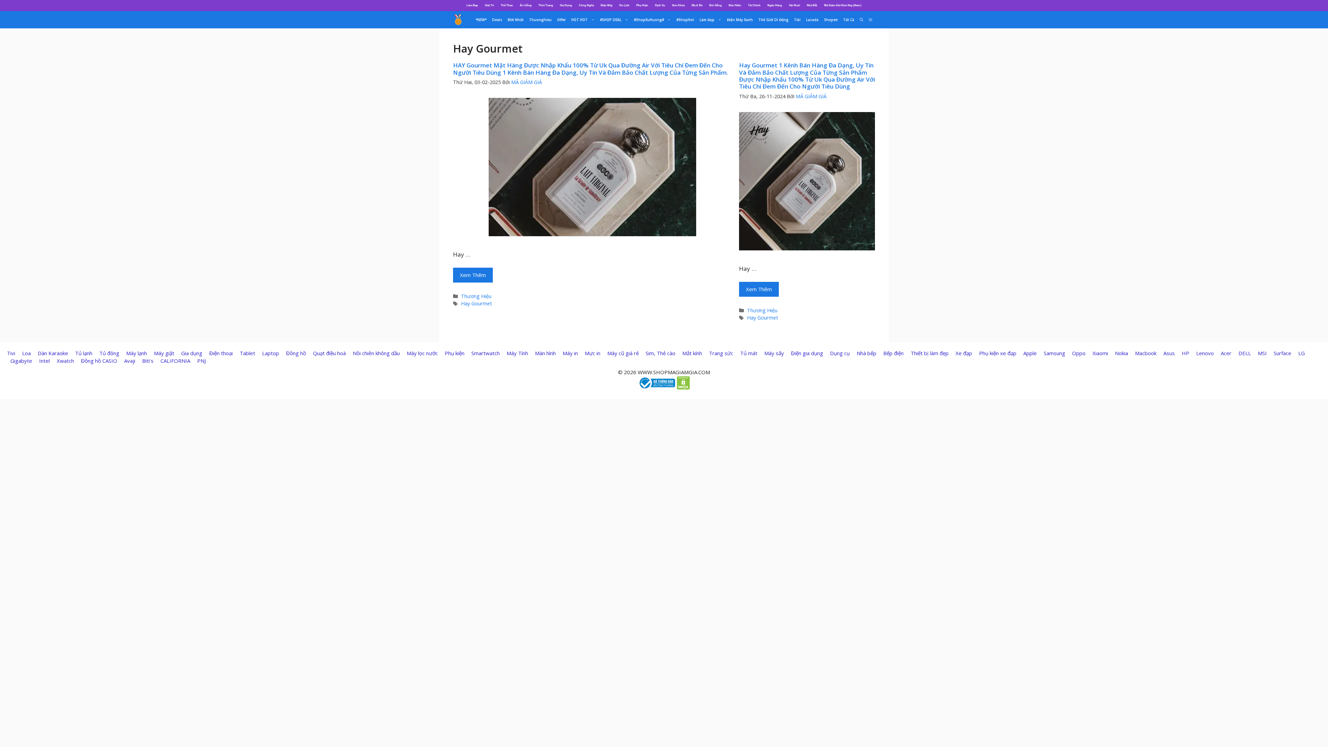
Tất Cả (848, 19)
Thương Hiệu (476, 296)
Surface (1282, 353)
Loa (26, 353)
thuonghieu (540, 19)
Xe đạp (964, 353)
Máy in (570, 353)
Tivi (11, 353)
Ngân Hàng (774, 5)
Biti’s (148, 360)
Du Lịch (624, 5)
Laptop (270, 353)
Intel (44, 360)
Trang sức (721, 353)
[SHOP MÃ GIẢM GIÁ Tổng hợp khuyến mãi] (458, 19)
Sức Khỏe (678, 5)
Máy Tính (517, 353)
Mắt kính (692, 353)
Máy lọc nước (422, 353)
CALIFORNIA (175, 360)
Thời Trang (545, 5)
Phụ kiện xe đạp (997, 353)
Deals (497, 19)
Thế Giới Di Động (773, 19)
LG (1301, 353)
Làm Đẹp (472, 5)
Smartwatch (485, 353)
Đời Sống (715, 5)
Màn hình (545, 353)
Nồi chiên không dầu (376, 353)
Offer (561, 19)
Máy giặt (164, 353)
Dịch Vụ (660, 5)
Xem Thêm (473, 274)
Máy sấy (774, 353)
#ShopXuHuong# (649, 19)
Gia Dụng (566, 5)
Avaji (129, 360)
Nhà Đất (812, 5)
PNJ (201, 360)
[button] (870, 19)
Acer (1226, 353)
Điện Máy (606, 5)
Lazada (812, 19)
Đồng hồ (296, 353)
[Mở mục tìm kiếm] (861, 19)
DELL (1244, 353)
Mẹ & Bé (697, 5)
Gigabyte (21, 360)
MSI (1262, 353)
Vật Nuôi (794, 5)
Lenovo (1205, 353)
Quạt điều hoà (329, 353)
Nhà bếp (866, 353)
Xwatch (65, 360)
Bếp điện (893, 353)
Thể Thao (507, 5)
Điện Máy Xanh (740, 19)
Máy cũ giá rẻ (623, 353)
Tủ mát (748, 353)
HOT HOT (579, 19)
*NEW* (481, 19)
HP (1185, 353)
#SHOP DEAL (610, 19)
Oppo (1079, 353)
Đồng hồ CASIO (99, 360)
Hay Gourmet (476, 303)
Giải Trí (489, 5)
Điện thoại (221, 353)
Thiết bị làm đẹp (930, 353)
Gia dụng (191, 353)
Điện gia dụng (807, 353)
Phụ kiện (454, 353)
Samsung (1054, 353)
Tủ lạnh (83, 353)
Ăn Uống (526, 5)
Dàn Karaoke (53, 353)
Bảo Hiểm (735, 5)
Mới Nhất (516, 19)
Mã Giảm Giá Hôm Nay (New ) (842, 5)
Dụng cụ (840, 353)
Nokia (1121, 353)
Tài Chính (754, 5)
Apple (1030, 353)
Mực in (592, 353)
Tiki (797, 19)
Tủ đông (109, 353)
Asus (1169, 353)
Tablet (247, 353)
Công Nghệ (586, 5)
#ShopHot (685, 19)
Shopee (831, 19)
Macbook (1145, 353)
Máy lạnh (136, 353)
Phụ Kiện (642, 5)
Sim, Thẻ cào (660, 353)
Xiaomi (1100, 353)
